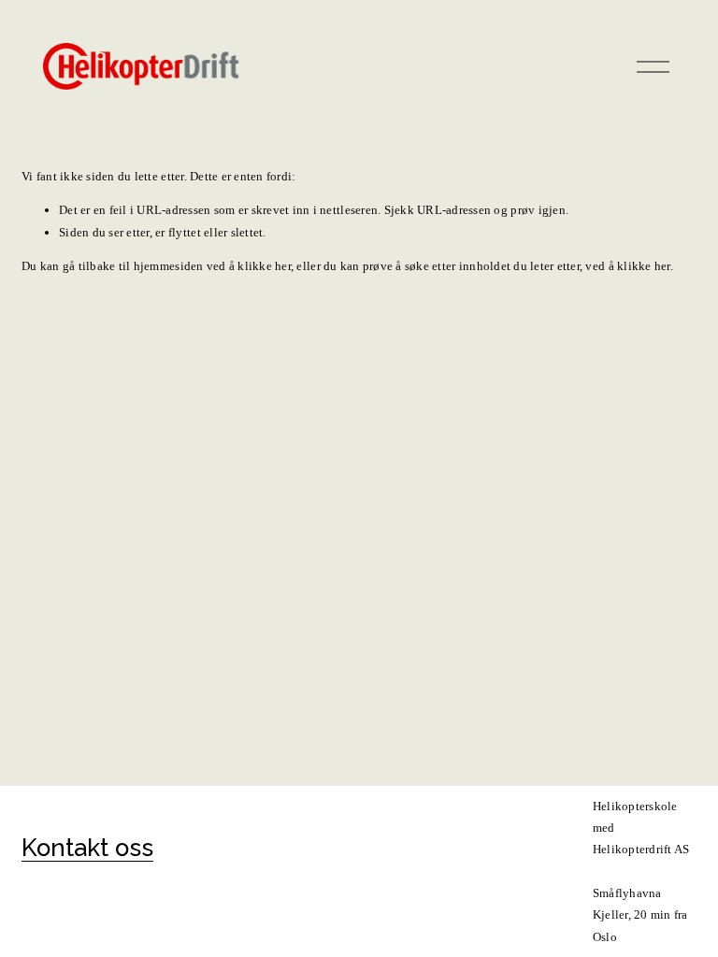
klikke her (264, 266)
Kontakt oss (87, 848)
